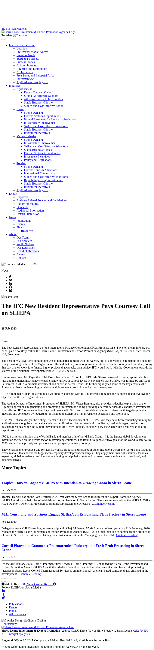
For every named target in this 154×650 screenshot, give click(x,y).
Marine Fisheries (26, 136)
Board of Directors (28, 251)
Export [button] (13, 193)
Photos (21, 227)
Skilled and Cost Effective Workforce (46, 126)
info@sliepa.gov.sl (19, 634)
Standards (22, 207)
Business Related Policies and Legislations (42, 200)
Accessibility (9, 623)
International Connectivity (39, 173)
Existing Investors (27, 65)
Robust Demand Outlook (39, 92)
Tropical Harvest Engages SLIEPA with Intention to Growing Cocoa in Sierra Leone (67, 483)
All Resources (25, 230)
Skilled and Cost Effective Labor (43, 105)
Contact (21, 257)
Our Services (24, 240)
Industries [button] (14, 85)
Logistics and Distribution (32, 68)
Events (21, 224)
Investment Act (25, 78)
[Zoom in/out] (14, 578)
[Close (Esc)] (3, 578)
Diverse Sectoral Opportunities (42, 116)
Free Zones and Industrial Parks (35, 75)
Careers (21, 254)
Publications (24, 220)
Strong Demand (33, 112)
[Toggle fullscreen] (10, 578)
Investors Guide (26, 55)
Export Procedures (27, 203)
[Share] (6, 578)
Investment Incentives (37, 132)
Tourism (21, 163)
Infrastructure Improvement (40, 122)
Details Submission (28, 213)
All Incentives (25, 72)
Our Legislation (26, 247)
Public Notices (25, 244)
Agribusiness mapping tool (32, 82)
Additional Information (30, 210)
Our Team (23, 237)
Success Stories (26, 62)
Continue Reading (104, 503)
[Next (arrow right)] (6, 581)
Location (22, 48)
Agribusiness (24, 89)
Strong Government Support (41, 95)
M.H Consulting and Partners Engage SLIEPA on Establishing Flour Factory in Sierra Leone (74, 514)
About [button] (13, 234)
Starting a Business (28, 58)
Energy (21, 109)
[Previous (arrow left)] (3, 581)
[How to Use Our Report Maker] (54, 584)
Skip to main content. (14, 28)
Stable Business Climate (38, 102)
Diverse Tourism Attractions (40, 170)
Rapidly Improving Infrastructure (43, 180)
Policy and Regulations (37, 159)
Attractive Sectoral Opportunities (43, 99)
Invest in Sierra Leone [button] (22, 45)
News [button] (12, 217)
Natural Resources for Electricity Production (50, 119)
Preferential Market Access (32, 51)
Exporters (22, 197)
